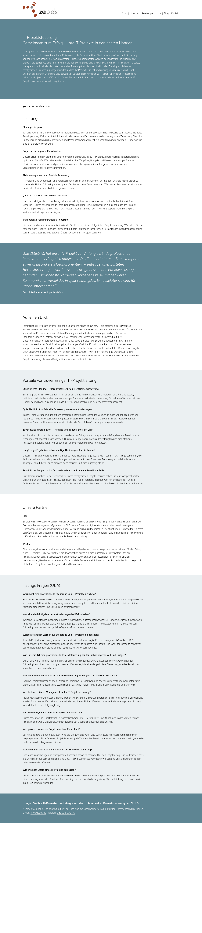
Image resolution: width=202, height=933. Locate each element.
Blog (166, 13)
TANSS (45, 553)
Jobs (159, 13)
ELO (68, 525)
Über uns (135, 13)
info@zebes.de (38, 812)
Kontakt (175, 13)
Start (124, 13)
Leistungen (148, 13)
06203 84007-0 (66, 812)
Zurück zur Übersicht (38, 106)
